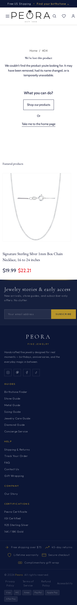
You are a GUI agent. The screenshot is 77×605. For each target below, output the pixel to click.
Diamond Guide (14, 424)
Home (33, 50)
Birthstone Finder (15, 392)
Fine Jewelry (38, 344)
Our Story (11, 493)
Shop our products (38, 105)
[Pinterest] (17, 372)
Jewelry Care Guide (17, 418)
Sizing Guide (12, 411)
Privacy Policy (10, 583)
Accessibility (65, 583)
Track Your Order (16, 456)
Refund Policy (46, 583)
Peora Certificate (15, 511)
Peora (39, 336)
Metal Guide (12, 405)
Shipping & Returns (17, 449)
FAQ (7, 462)
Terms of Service (28, 583)
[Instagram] (8, 372)
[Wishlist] (63, 16)
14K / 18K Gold (13, 531)
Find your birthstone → (53, 3)
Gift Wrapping (14, 475)
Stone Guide (12, 398)
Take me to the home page (38, 124)
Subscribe (63, 314)
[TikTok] (36, 372)
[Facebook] (26, 372)
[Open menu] (7, 16)
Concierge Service (16, 431)
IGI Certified (12, 518)
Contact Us (11, 469)
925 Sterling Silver (16, 525)
